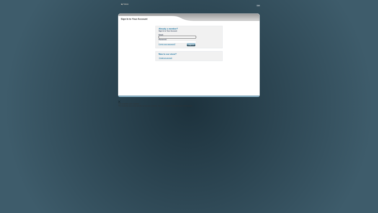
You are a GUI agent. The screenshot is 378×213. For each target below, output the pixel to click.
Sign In (191, 45)
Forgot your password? (167, 44)
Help (258, 5)
